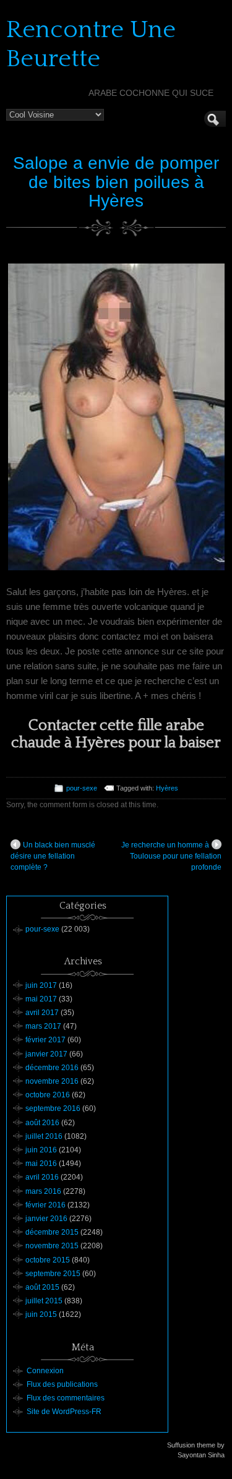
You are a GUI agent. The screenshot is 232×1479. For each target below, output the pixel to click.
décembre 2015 (52, 1232)
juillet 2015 (43, 1301)
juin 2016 (41, 1150)
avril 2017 (42, 1012)
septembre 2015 (52, 1273)
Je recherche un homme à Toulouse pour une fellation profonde (171, 856)
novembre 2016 (52, 1081)
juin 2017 (41, 985)
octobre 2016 (47, 1095)
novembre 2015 (52, 1245)
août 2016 (42, 1122)
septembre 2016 (52, 1108)
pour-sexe (81, 788)
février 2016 (45, 1205)
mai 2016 (41, 1163)
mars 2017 (43, 1026)
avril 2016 (42, 1177)
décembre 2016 (52, 1067)
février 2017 (45, 1039)
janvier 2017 (46, 1054)
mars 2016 (43, 1191)
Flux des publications (62, 1384)
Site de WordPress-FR (64, 1411)
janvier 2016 (46, 1218)
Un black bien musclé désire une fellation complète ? (53, 856)
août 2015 (42, 1287)
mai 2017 (41, 999)
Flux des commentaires (66, 1398)
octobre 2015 (47, 1260)
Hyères (167, 788)
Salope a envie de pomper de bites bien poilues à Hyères (116, 182)
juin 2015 (41, 1314)
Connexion (45, 1370)
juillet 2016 (43, 1136)
